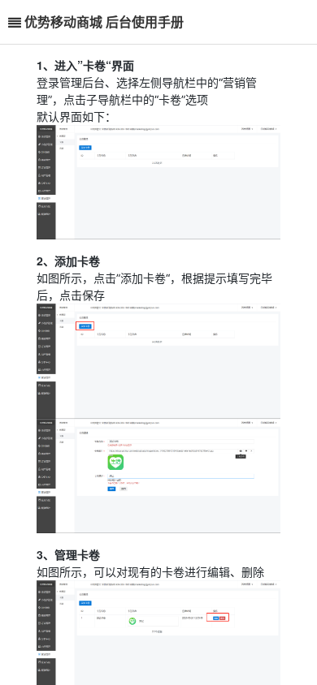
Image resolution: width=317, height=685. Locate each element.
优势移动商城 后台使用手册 (104, 21)
